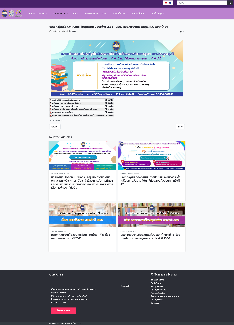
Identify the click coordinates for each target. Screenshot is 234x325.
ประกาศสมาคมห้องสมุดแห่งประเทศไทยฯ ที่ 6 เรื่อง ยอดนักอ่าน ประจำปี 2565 (80, 236)
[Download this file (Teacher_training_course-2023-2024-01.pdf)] (51, 115)
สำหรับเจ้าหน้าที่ (63, 310)
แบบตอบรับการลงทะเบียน (62, 112)
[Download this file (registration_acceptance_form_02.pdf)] (51, 112)
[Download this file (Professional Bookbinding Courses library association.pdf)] (51, 109)
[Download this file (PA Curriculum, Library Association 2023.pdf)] (51, 103)
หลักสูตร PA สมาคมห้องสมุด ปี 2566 (66, 103)
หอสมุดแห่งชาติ (157, 286)
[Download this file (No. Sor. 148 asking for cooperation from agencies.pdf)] (51, 100)
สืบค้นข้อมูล (156, 283)
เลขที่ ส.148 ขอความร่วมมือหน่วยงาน (66, 100)
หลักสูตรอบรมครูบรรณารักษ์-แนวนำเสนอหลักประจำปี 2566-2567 (78, 115)
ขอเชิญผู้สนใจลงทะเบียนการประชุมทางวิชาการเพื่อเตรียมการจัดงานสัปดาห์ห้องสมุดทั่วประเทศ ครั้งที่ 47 (150, 180)
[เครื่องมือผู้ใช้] (182, 32)
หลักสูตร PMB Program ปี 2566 (65, 106)
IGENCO (80, 323)
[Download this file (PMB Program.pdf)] (51, 106)
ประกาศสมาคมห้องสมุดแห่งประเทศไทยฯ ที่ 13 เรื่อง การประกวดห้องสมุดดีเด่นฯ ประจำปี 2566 (150, 236)
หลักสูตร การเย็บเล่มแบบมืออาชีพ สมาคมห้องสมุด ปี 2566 (74, 109)
